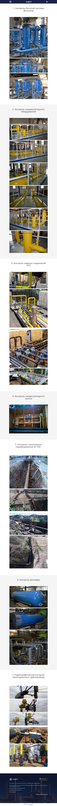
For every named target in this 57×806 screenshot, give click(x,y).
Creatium (31, 804)
